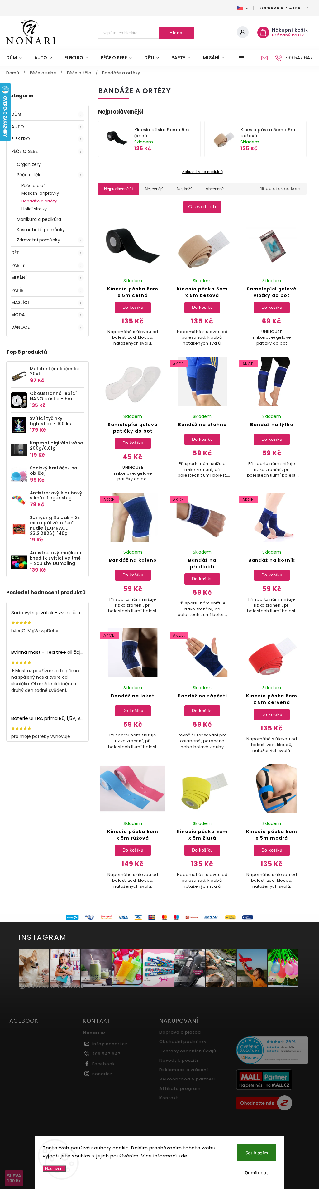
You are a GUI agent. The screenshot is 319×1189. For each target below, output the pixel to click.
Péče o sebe (24, 151)
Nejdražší (185, 189)
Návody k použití (179, 1060)
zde (183, 1156)
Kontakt (169, 1097)
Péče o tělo (29, 175)
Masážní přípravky (40, 193)
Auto (17, 127)
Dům (16, 114)
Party (18, 265)
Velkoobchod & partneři (187, 1079)
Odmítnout (256, 1172)
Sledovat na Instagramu (55, 986)
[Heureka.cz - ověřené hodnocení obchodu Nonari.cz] (272, 1050)
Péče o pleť (33, 185)
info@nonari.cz (109, 1043)
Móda (18, 315)
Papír (17, 290)
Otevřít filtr (202, 206)
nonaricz (102, 1073)
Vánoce (20, 327)
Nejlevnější (155, 189)
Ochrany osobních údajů (188, 1051)
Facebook (103, 1063)
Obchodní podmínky (183, 1041)
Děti (16, 253)
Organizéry (29, 164)
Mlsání (19, 277)
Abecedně (215, 189)
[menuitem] (17, 58)
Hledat (176, 32)
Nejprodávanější (118, 189)
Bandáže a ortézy (39, 201)
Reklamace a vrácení (184, 1069)
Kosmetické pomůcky (41, 229)
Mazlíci (20, 302)
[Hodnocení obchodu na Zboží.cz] (272, 1103)
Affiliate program (180, 1088)
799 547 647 (106, 1053)
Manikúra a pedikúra (39, 219)
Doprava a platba (279, 8)
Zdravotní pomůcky (38, 240)
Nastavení (54, 1168)
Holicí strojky (34, 208)
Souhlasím (256, 1152)
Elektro (20, 139)
